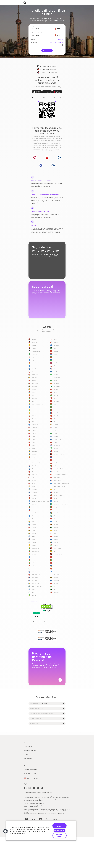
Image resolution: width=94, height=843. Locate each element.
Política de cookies (29, 762)
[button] (5, 831)
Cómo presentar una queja (30, 769)
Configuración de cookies (59, 835)
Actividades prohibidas (30, 773)
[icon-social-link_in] (29, 788)
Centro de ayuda (28, 746)
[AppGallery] (57, 91)
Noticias (26, 742)
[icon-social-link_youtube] (33, 788)
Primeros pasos (47, 50)
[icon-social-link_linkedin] (38, 788)
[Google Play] (47, 91)
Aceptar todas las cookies (59, 825)
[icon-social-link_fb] (25, 788)
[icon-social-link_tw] (42, 788)
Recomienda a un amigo (30, 750)
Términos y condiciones (30, 765)
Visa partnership (28, 758)
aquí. (30, 797)
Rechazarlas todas (59, 830)
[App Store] (37, 91)
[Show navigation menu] (69, 2)
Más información (32, 601)
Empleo (26, 754)
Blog (25, 739)
